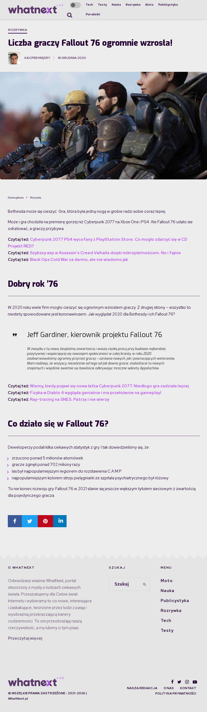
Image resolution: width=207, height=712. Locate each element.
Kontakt (188, 688)
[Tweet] (30, 521)
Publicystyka (168, 5)
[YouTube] (195, 682)
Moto (149, 5)
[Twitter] (179, 682)
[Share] (15, 521)
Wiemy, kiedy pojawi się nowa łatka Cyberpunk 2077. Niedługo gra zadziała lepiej (109, 386)
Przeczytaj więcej (25, 638)
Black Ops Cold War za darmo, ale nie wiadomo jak (78, 259)
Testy (102, 5)
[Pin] (45, 521)
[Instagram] (187, 682)
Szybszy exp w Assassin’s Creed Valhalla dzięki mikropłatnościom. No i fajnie (105, 253)
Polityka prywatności (175, 693)
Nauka (116, 5)
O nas (169, 688)
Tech (89, 5)
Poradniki (93, 14)
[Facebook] (172, 682)
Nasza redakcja (142, 688)
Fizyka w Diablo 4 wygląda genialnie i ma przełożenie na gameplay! (95, 392)
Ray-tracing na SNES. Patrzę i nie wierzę (69, 399)
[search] (145, 584)
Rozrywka (133, 5)
